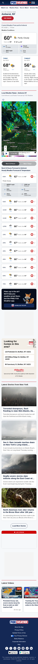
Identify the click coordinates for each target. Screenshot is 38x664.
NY (5, 12)
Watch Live (4, 8)
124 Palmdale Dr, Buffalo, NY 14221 (18, 352)
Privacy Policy (19, 630)
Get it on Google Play (24, 652)
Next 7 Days (27, 163)
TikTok (27, 648)
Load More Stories (19, 526)
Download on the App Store (13, 652)
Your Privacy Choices (20, 636)
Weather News (14, 8)
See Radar (7, 18)
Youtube (19, 648)
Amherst (9, 12)
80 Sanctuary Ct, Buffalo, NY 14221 (18, 364)
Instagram (14, 648)
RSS (31, 648)
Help (19, 644)
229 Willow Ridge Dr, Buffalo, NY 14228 (17, 358)
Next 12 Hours (10, 163)
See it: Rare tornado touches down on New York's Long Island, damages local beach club (19, 444)
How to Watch (24, 8)
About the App (19, 627)
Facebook (6, 648)
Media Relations (19, 638)
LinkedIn (23, 648)
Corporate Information (19, 641)
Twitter (10, 648)
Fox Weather (19, 2)
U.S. (3, 12)
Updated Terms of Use (19, 633)
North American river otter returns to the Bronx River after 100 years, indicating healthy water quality (18, 512)
